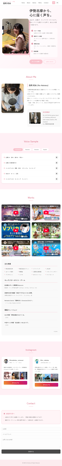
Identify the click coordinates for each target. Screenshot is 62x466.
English (45, 149)
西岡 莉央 (9, 2)
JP (53, 2)
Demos (34, 3)
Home (23, 3)
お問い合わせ (49, 62)
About (28, 3)
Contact (46, 3)
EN (57, 2)
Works (40, 3)
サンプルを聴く (36, 61)
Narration (27, 149)
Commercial (18, 149)
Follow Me (16, 383)
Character (36, 149)
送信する (31, 451)
